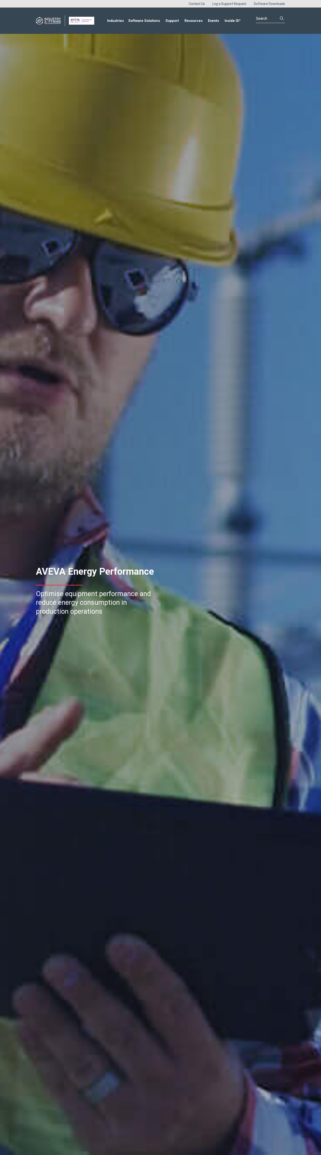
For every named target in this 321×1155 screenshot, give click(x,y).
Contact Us (197, 4)
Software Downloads (269, 4)
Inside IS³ (232, 21)
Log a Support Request (229, 4)
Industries (115, 21)
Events (213, 21)
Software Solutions (144, 21)
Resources (193, 21)
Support (172, 21)
